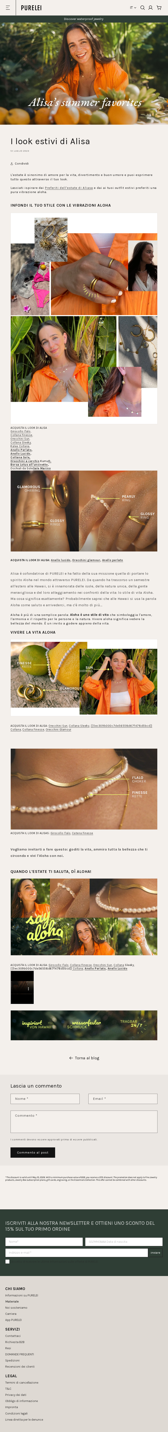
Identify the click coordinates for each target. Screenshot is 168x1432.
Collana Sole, (20, 457)
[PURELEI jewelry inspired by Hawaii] (84, 955)
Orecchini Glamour (58, 729)
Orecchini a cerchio (24, 461)
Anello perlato (112, 560)
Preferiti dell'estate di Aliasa (69, 188)
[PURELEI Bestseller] (84, 551)
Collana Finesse (21, 435)
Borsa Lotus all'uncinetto (29, 464)
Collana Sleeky (20, 442)
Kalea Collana (20, 446)
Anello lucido (60, 560)
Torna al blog (87, 1058)
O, (49, 461)
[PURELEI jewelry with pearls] (84, 829)
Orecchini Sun (20, 438)
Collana (119, 965)
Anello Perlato (21, 450)
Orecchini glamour (86, 560)
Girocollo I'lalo (20, 431)
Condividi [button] (22, 163)
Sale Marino (42, 468)
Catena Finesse (82, 833)
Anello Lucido (20, 453)
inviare (155, 1253)
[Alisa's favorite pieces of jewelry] (84, 424)
